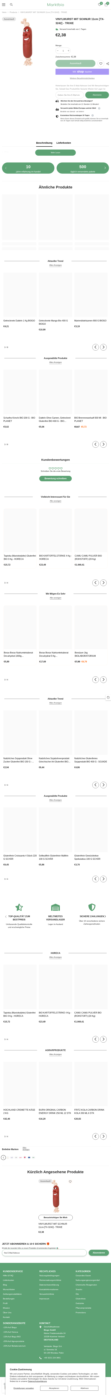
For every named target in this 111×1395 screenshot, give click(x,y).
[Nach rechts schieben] (105, 168)
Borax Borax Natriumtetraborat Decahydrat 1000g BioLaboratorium (18, 655)
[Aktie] (106, 63)
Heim (4, 12)
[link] (100, 63)
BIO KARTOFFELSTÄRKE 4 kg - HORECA (55, 557)
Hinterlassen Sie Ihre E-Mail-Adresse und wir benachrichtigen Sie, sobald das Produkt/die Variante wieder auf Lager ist (82, 87)
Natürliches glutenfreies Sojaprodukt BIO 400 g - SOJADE (90, 760)
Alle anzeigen (55, 501)
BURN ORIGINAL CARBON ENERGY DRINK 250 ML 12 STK (55, 1111)
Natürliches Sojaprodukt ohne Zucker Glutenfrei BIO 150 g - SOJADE (17, 760)
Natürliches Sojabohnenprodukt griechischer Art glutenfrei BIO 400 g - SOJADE (54, 760)
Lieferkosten (63, 143)
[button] (3, 1157)
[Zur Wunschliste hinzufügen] (70, 1181)
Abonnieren (97, 95)
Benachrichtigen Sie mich (55, 1217)
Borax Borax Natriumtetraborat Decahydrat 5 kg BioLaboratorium (53, 655)
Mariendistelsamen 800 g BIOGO (90, 320)
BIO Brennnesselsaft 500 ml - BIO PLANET (90, 419)
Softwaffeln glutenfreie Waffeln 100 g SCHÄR (53, 857)
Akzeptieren (54, 1388)
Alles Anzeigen (55, 265)
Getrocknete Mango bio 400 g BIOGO (53, 322)
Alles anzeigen (26, 1148)
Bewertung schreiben (56, 478)
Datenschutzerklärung (37, 1381)
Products (13, 12)
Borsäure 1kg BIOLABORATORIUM (85, 654)
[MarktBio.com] (9, 1157)
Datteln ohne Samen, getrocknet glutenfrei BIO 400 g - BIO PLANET (55, 420)
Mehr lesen (55, 153)
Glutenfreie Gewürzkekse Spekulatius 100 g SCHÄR (87, 857)
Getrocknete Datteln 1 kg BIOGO (19, 320)
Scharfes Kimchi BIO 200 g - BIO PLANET (19, 419)
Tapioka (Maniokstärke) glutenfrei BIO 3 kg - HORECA (20, 557)
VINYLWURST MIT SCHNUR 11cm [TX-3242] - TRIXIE (52, 1225)
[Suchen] (11, 4)
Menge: (59, 45)
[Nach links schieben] (95, 347)
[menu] (3, 4)
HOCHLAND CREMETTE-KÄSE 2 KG (19, 1111)
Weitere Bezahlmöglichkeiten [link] (82, 78)
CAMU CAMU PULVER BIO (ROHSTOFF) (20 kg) (88, 557)
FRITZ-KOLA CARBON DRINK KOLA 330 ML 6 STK (89, 1111)
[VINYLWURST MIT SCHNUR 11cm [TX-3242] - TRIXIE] (55, 1196)
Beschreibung (44, 143)
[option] (26, 42)
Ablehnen (85, 1388)
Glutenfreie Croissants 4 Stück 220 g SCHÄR (20, 857)
